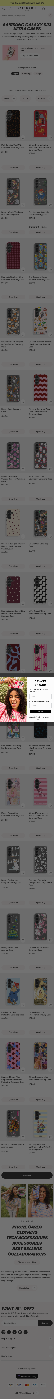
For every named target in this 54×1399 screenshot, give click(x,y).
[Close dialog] (2, 679)
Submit (40, 711)
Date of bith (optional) (39, 701)
